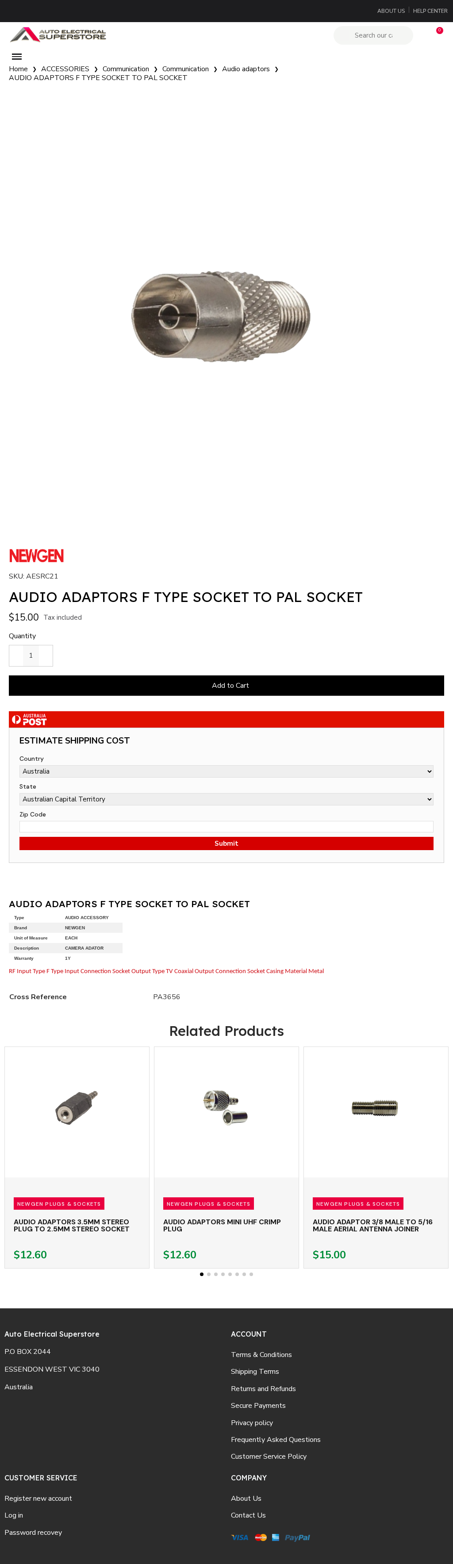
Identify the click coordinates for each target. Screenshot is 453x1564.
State (27, 786)
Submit (226, 843)
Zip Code (32, 814)
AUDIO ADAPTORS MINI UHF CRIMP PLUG (222, 1225)
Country (31, 759)
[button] (435, 35)
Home (18, 69)
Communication (126, 69)
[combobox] (375, 35)
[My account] (421, 35)
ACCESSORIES (65, 69)
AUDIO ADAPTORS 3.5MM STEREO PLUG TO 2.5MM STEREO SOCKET (72, 1225)
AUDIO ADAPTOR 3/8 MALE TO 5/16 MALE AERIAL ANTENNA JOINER (373, 1225)
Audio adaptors (246, 69)
